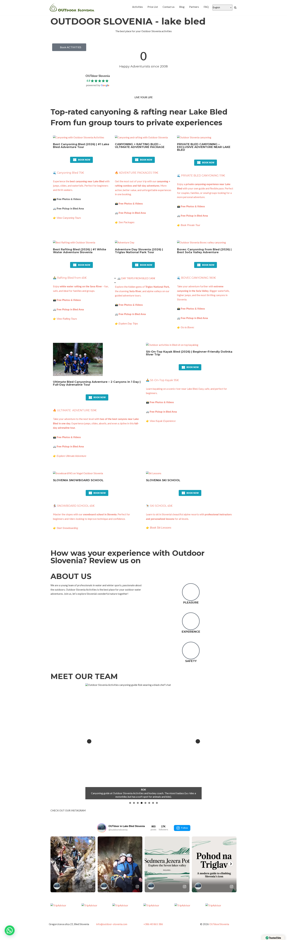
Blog (182, 6)
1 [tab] (130, 803)
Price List (152, 6)
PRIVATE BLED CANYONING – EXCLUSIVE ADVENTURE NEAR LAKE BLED (203, 146)
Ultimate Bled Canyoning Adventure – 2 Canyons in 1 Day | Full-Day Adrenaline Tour (97, 383)
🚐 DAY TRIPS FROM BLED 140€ (136, 278)
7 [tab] (153, 803)
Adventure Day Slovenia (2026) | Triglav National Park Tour (139, 251)
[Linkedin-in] (212, 913)
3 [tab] (138, 803)
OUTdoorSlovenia (219, 924)
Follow (184, 827)
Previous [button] (89, 741)
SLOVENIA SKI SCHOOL (163, 480)
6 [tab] (149, 803)
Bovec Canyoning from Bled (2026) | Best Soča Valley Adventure (204, 251)
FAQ (206, 6)
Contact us (169, 6)
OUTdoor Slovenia (98, 76)
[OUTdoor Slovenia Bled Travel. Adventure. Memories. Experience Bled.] (72, 7)
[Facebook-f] (195, 913)
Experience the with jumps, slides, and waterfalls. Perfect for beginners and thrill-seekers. (81, 185)
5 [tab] (145, 803)
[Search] (235, 7)
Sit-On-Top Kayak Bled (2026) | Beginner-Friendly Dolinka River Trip (189, 353)
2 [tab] (134, 803)
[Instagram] (221, 913)
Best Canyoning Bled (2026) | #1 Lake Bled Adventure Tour (81, 145)
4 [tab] (142, 803)
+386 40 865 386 (153, 924)
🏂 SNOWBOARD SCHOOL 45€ (74, 505)
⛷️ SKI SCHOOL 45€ (159, 505)
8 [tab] (157, 803)
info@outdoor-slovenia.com (111, 924)
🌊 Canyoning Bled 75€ (68, 172)
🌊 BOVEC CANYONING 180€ (196, 277)
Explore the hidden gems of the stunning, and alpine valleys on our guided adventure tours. (142, 291)
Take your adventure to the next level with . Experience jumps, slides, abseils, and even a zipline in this (96, 423)
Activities (137, 6)
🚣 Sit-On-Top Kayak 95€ (162, 380)
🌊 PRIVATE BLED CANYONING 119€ (201, 175)
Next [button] (198, 741)
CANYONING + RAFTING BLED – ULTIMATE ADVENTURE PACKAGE (139, 145)
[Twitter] (204, 913)
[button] (10, 930)
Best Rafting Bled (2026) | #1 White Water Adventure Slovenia (79, 251)
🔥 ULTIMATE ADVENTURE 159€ (75, 410)
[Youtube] (230, 913)
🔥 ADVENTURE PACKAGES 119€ (136, 172)
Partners (194, 6)
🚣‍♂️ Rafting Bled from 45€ (70, 277)
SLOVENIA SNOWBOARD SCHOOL (78, 480)
